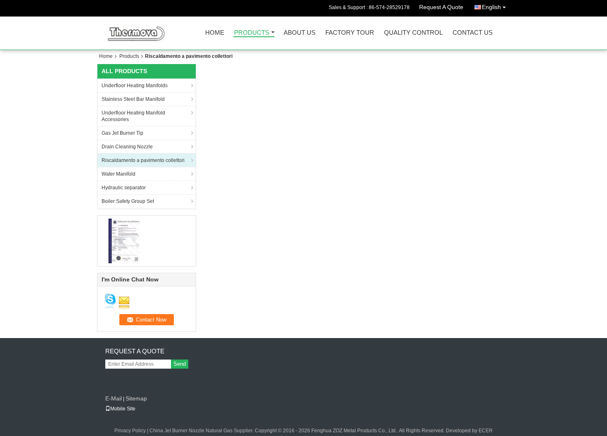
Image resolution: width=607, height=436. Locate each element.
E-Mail (113, 398)
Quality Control (413, 33)
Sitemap (136, 398)
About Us (299, 33)
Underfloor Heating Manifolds (135, 85)
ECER (486, 431)
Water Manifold (118, 174)
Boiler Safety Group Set (128, 201)
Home (214, 33)
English (491, 7)
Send (179, 364)
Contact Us (473, 33)
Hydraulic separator (124, 188)
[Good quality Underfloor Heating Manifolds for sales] (124, 240)
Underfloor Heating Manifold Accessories (133, 116)
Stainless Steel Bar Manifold (133, 99)
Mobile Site (122, 409)
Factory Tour (349, 33)
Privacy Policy (130, 431)
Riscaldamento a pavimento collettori (143, 160)
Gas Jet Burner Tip (122, 133)
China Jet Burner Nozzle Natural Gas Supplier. (202, 431)
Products (251, 33)
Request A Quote (441, 7)
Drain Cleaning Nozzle (127, 147)
